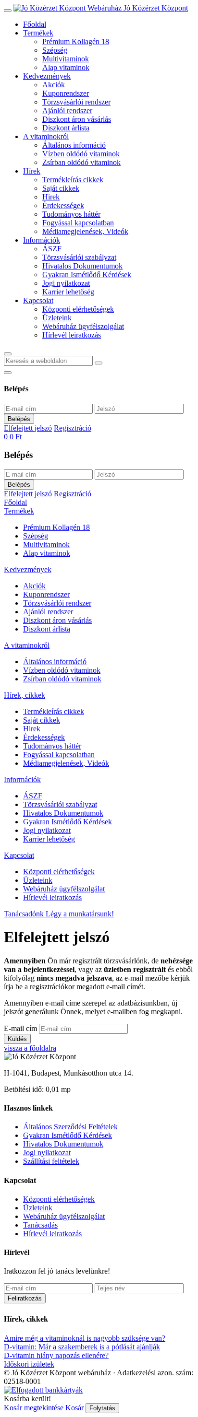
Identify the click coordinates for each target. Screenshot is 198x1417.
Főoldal (34, 24)
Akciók (53, 85)
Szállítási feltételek (51, 1161)
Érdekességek (63, 205)
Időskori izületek (29, 1364)
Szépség (54, 50)
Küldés (17, 1038)
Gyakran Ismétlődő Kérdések (86, 274)
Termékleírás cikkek (72, 180)
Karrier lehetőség (68, 292)
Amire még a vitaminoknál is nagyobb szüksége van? (84, 1338)
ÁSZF (52, 249)
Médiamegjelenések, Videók (85, 231)
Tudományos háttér (71, 214)
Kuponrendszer (65, 93)
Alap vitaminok (65, 67)
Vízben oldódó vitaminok (81, 154)
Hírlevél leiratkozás (71, 335)
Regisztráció (72, 428)
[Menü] (8, 10)
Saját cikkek (60, 188)
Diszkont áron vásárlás (76, 119)
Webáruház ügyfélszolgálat (83, 326)
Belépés (19, 418)
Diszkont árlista (65, 128)
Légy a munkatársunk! (80, 914)
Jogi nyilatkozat (66, 283)
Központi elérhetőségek (78, 309)
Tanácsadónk (25, 914)
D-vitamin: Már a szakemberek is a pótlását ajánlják (82, 1347)
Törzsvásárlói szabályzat (79, 257)
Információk (41, 240)
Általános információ (74, 145)
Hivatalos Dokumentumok (82, 266)
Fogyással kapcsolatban (78, 223)
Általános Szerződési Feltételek (70, 1127)
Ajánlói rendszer (67, 110)
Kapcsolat (38, 300)
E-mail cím (20, 1028)
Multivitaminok (65, 59)
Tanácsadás (40, 1225)
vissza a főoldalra (30, 1048)
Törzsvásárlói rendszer (76, 102)
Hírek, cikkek (24, 695)
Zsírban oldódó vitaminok (81, 162)
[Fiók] (8, 372)
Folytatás (102, 1408)
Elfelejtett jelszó (28, 428)
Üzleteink (57, 318)
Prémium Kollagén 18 (75, 41)
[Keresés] (8, 353)
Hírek (31, 171)
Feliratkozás (25, 1298)
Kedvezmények (47, 76)
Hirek (51, 197)
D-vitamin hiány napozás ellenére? (56, 1355)
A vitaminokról (46, 136)
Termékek (38, 33)
